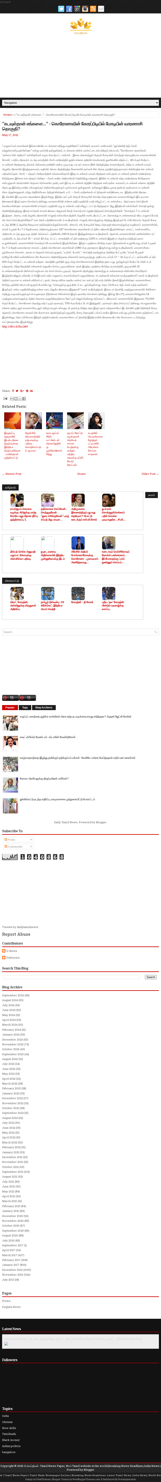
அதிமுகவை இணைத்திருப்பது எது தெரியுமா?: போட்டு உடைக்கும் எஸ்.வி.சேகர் (84, 514)
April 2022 (9, 1137)
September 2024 (13, 995)
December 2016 (12, 1270)
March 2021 (9, 1201)
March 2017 (9, 1255)
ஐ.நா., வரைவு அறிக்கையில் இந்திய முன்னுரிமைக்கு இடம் (53, 555)
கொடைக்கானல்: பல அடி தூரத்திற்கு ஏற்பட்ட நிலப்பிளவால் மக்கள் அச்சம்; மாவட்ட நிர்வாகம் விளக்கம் (73, 1339)
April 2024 (9, 1020)
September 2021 (12, 1172)
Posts (11, 839)
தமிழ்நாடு (10, 487)
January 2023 (10, 1093)
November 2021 (12, 1162)
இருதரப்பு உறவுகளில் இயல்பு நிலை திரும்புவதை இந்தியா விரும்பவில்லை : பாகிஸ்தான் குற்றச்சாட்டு (12, 445)
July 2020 (8, 1240)
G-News (11, 951)
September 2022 (13, 1113)
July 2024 (8, 1005)
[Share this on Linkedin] (31, 391)
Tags (25, 707)
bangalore (9, 1452)
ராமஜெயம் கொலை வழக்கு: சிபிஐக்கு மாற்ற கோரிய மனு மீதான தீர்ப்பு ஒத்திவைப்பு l (24, 514)
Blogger (101, 822)
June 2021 (8, 1186)
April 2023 (9, 1079)
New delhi (9, 1428)
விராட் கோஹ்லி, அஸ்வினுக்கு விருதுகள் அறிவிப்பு (23, 605)
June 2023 (8, 1069)
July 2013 (8, 1279)
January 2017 (10, 1265)
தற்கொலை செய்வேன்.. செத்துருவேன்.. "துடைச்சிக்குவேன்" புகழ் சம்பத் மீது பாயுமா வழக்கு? (55, 514)
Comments (14, 846)
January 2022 (10, 1152)
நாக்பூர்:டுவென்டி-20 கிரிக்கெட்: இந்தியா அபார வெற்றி (52, 605)
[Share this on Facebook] (13, 391)
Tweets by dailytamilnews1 (20, 927)
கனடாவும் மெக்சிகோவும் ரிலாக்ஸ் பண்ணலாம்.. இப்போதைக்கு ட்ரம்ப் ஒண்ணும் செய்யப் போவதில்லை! (116, 557)
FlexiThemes (43, 1479)
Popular (10, 707)
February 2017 (11, 1260)
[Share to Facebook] (24, 399)
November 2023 (12, 1044)
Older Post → (150, 474)
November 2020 (13, 1221)
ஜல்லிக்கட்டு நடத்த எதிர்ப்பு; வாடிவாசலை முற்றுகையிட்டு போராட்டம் (57, 799)
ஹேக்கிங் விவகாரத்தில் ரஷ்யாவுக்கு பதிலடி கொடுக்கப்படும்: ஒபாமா (33, 441)
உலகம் (151, 495)
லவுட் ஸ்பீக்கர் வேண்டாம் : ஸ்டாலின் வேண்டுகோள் (47, 737)
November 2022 (12, 1103)
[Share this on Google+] (22, 391)
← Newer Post (11, 474)
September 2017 (12, 1245)
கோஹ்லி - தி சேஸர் (82, 602)
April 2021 (8, 1196)
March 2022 (9, 1142)
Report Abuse (16, 934)
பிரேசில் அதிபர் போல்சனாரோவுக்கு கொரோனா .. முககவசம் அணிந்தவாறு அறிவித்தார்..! (84, 557)
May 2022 (8, 1132)
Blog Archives (43, 707)
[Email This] (12, 399)
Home (7, 114)
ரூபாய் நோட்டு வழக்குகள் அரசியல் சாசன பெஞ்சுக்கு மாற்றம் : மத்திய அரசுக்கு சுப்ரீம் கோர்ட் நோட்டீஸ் (75, 449)
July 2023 (8, 1064)
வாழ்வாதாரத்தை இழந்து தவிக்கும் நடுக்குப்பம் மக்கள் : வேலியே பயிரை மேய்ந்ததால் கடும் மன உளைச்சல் (77, 758)
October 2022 (10, 1108)
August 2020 (10, 1235)
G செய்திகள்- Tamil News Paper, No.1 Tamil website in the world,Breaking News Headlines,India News (91, 1466)
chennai (7, 1422)
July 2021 (8, 1181)
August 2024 (10, 1000)
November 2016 (12, 1274)
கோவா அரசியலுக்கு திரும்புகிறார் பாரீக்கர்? (44, 778)
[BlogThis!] (16, 399)
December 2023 (12, 1039)
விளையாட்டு (12, 580)
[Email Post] (5, 398)
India (5, 1416)
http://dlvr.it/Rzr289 (15, 326)
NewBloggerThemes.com (86, 1479)
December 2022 (12, 1098)
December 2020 (12, 1216)
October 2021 (10, 1167)
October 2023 (10, 1049)
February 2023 (11, 1088)
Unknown (12, 957)
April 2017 (8, 1250)
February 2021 (11, 1206)
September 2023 (13, 1054)
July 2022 (8, 1123)
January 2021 (10, 1211)
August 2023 (10, 1059)
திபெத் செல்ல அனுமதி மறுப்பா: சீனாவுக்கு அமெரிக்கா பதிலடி (23, 555)
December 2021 (12, 1157)
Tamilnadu (9, 1434)
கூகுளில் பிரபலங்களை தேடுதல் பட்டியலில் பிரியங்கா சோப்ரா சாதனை (95, 443)
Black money (11, 1440)
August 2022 (10, 1118)
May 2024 (8, 1015)
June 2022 (8, 1128)
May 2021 (8, 1191)
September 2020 (13, 1230)
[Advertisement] (80, 66)
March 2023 (9, 1083)
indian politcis (11, 1446)
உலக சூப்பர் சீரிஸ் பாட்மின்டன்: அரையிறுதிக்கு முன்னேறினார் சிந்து (54, 443)
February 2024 (11, 1030)
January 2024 (11, 1034)
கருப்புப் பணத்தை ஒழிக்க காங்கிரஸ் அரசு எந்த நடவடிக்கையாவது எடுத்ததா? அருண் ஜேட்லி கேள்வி (75, 716)
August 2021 (9, 1176)
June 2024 (9, 1010)
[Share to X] (20, 399)
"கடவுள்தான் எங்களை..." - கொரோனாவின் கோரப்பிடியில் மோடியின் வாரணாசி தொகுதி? (72, 126)
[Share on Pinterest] (27, 391)
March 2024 (10, 1024)
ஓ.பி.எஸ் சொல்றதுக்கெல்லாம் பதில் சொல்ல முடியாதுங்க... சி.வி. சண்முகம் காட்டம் (113, 514)
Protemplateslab (127, 1479)
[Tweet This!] (17, 391)
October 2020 (10, 1225)
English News (11, 1307)
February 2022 (11, 1147)
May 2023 (8, 1074)
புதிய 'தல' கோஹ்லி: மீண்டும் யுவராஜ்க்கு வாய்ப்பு (113, 605)
